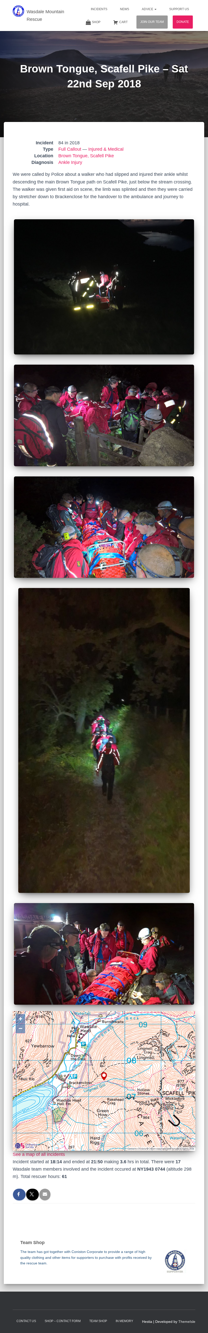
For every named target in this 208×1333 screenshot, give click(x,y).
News (124, 9)
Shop (96, 22)
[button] (155, 9)
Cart (123, 22)
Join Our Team (152, 22)
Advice (148, 9)
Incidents (99, 9)
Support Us (179, 9)
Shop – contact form (63, 1321)
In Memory (124, 1321)
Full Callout (69, 149)
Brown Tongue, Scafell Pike (86, 155)
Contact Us (26, 1321)
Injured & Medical (106, 149)
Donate (183, 22)
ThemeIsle (186, 1322)
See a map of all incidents (39, 1154)
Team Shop (98, 1321)
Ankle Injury (70, 162)
